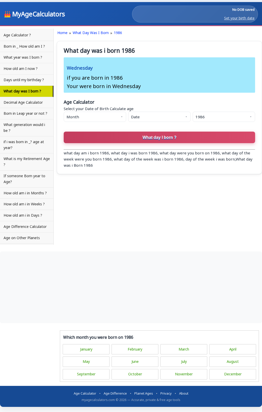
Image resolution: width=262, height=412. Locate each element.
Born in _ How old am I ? (24, 46)
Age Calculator (85, 393)
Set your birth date (239, 18)
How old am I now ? (21, 68)
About (183, 393)
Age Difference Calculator (25, 226)
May (86, 361)
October (135, 374)
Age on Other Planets (22, 237)
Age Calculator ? (17, 35)
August (233, 361)
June (135, 361)
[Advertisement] (131, 287)
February (135, 349)
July (184, 361)
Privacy (166, 393)
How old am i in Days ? (23, 215)
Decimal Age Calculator (23, 102)
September (86, 374)
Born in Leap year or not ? (25, 113)
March (184, 349)
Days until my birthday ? (24, 79)
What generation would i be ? (24, 127)
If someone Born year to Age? (24, 178)
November (184, 374)
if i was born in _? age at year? (24, 144)
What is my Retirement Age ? (27, 161)
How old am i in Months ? (25, 193)
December (233, 374)
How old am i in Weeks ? (24, 204)
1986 (118, 32)
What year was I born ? (23, 57)
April (232, 349)
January (86, 349)
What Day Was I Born (91, 32)
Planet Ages (143, 393)
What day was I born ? (22, 91)
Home (62, 32)
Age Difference (115, 393)
